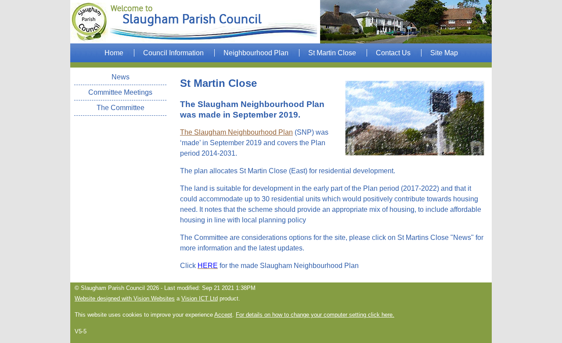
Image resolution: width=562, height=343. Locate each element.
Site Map (444, 53)
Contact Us (393, 53)
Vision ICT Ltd (199, 298)
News (121, 77)
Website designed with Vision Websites (125, 298)
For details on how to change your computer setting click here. (315, 314)
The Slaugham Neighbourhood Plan (236, 132)
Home (113, 53)
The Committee (120, 107)
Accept (223, 314)
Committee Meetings (120, 92)
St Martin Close (332, 53)
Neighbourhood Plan (255, 53)
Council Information (173, 53)
